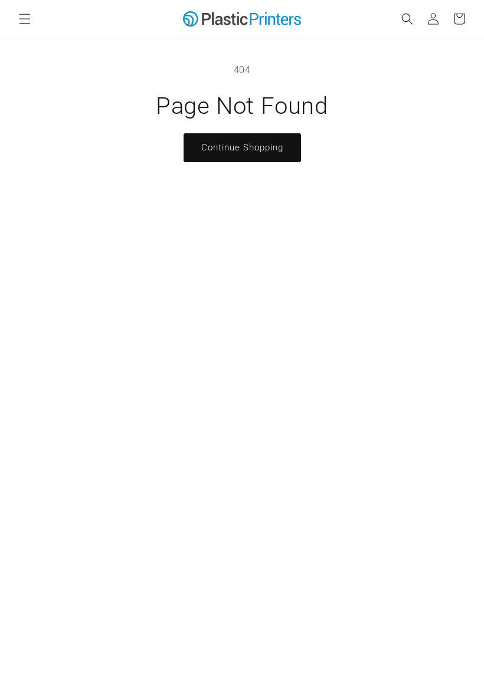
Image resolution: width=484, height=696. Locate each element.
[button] (25, 19)
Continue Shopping (242, 147)
